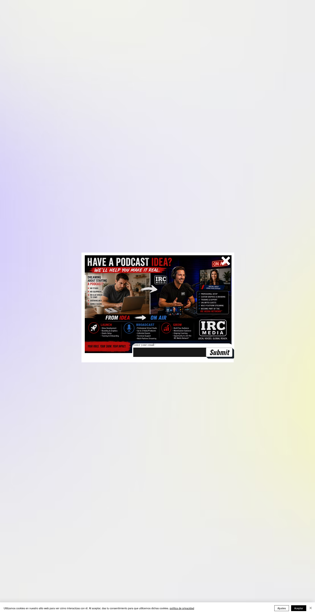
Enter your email (143, 344)
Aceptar (298, 608)
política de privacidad (182, 608)
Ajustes (281, 608)
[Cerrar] (310, 608)
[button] (225, 260)
